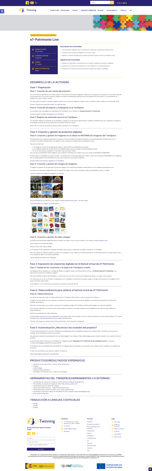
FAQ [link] (131, 10)
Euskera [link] (35, 407)
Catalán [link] (35, 405)
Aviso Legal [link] (117, 422)
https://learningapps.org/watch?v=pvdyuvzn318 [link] (46, 343)
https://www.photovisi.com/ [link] (69, 200)
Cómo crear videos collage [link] (43, 246)
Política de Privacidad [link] (117, 425)
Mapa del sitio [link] (117, 436)
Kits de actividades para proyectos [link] (93, 427)
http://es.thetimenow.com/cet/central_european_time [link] (55, 318)
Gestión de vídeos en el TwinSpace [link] (45, 257)
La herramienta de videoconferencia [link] (46, 313)
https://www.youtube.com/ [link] (70, 384)
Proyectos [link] (53, 10)
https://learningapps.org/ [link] (86, 336)
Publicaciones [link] (65, 10)
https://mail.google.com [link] (76, 382)
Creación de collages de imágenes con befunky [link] (49, 173)
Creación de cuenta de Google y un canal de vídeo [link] (50, 104)
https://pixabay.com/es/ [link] (90, 149)
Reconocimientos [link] (112, 10)
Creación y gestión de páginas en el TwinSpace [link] (49, 114)
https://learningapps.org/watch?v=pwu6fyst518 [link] (44, 354)
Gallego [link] (35, 403)
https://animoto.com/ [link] (101, 240)
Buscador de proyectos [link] (93, 424)
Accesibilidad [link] (117, 434)
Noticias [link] (75, 10)
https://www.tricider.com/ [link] (41, 393)
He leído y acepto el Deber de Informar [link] (38, 444)
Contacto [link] (123, 10)
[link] (2, 11)
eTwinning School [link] (91, 438)
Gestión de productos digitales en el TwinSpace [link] (49, 161)
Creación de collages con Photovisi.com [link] (47, 203)
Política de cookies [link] (119, 428)
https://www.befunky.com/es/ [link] (94, 170)
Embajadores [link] (90, 435)
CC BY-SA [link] (116, 431)
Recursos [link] (100, 10)
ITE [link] (88, 440)
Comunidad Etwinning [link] (87, 10)
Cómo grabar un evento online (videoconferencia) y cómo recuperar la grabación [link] (59, 321)
